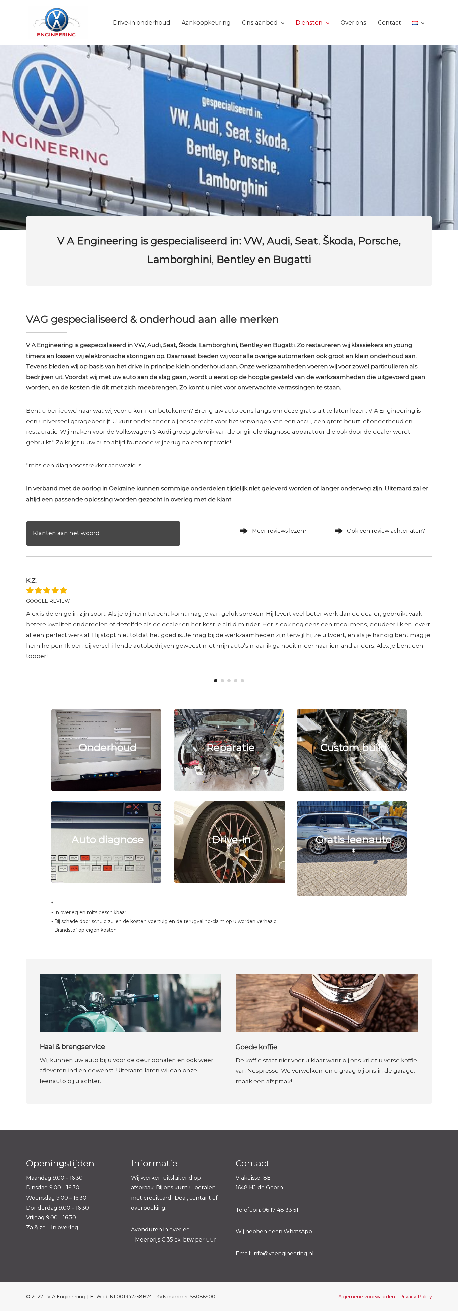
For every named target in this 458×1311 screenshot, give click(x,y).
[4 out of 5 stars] (55, 590)
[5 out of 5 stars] (63, 590)
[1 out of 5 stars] (30, 590)
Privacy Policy (415, 1297)
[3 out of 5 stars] (46, 590)
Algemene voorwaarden (366, 1297)
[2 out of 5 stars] (38, 590)
